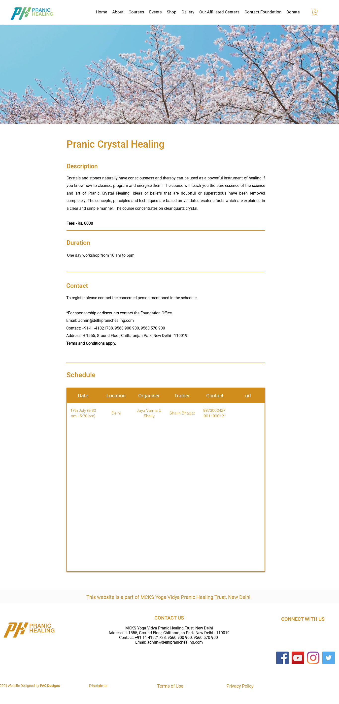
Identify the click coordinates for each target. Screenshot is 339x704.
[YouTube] (298, 658)
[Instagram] (313, 658)
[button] (118, 12)
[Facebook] (282, 658)
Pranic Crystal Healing (109, 193)
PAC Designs (50, 686)
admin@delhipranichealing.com (175, 642)
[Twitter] (328, 658)
